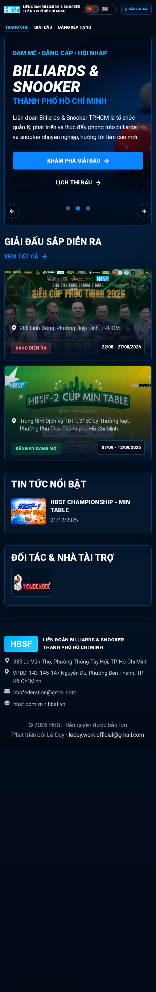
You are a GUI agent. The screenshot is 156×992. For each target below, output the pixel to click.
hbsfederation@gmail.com (45, 692)
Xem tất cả (21, 256)
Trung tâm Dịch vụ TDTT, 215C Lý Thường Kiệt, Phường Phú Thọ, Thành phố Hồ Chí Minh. (75, 425)
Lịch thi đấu (74, 182)
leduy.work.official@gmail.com (106, 734)
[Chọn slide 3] (88, 208)
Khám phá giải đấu (73, 161)
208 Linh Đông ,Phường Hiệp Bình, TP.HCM (70, 328)
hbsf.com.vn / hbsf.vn (39, 704)
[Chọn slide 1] (68, 208)
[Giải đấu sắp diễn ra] (78, 314)
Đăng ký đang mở (36, 448)
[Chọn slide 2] (78, 208)
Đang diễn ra (31, 348)
